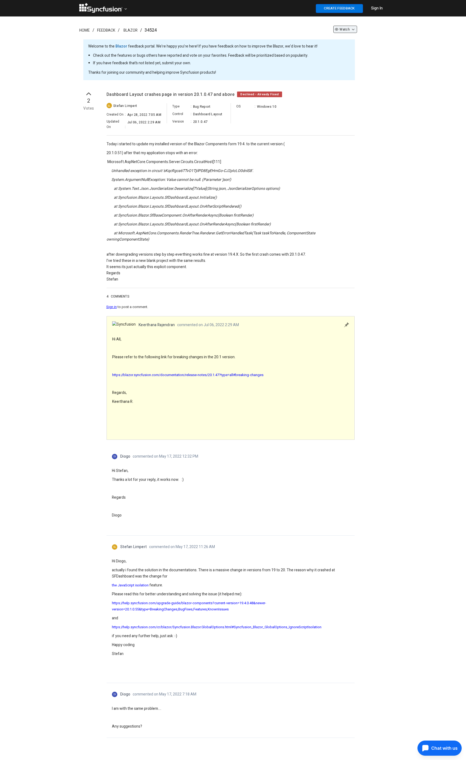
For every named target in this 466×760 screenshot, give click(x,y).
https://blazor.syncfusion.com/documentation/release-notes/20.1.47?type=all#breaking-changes (187, 374)
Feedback (106, 30)
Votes (88, 108)
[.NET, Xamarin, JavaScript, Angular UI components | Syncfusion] (100, 8)
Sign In (377, 8)
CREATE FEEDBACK (339, 8)
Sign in (111, 306)
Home (84, 30)
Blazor (131, 30)
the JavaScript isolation (130, 585)
